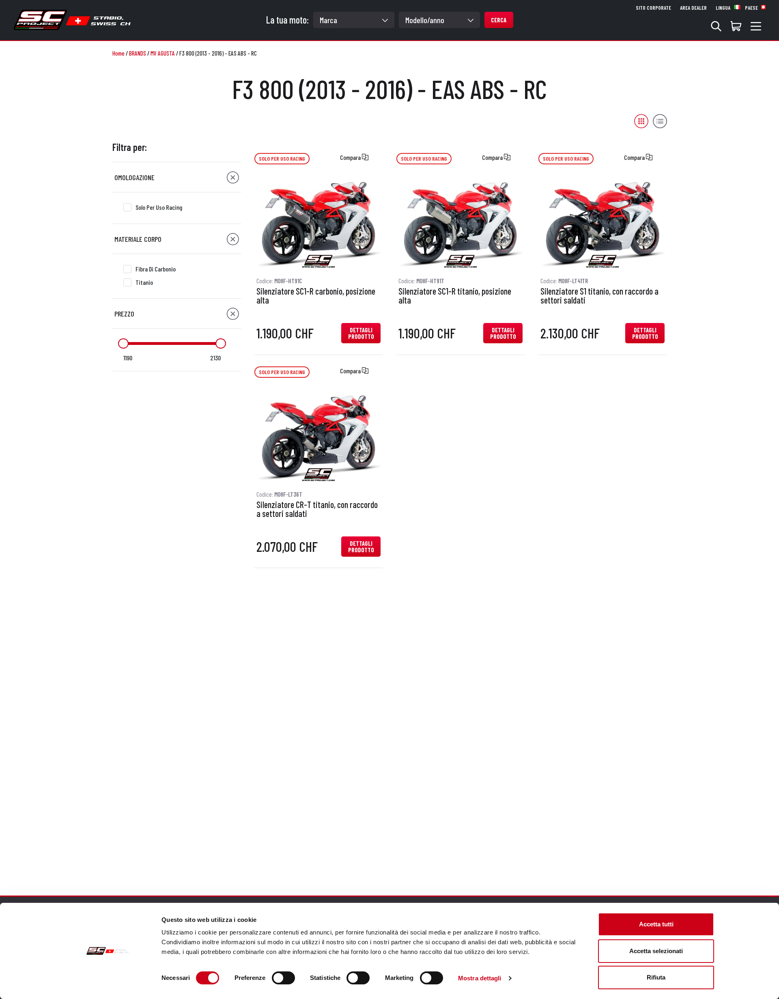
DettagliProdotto (361, 333)
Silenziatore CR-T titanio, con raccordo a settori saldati (317, 509)
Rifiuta (656, 977)
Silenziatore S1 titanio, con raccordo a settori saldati (599, 295)
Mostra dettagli (479, 978)
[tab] (176, 177)
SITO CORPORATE (653, 7)
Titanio (144, 282)
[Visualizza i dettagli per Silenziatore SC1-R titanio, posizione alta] (460, 222)
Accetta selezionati (656, 950)
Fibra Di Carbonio (156, 269)
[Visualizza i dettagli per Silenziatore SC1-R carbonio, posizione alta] (318, 222)
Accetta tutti (656, 924)
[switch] (283, 977)
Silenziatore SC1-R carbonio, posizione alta (315, 295)
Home (118, 53)
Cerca (498, 20)
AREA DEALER (693, 7)
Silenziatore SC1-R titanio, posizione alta (454, 295)
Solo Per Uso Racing (159, 207)
